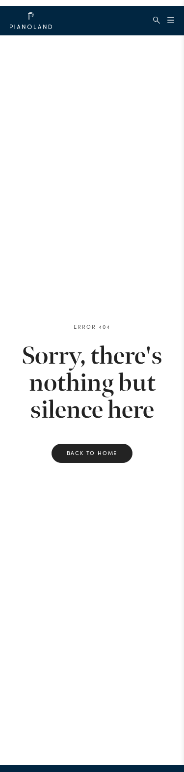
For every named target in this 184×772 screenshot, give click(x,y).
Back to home (92, 453)
